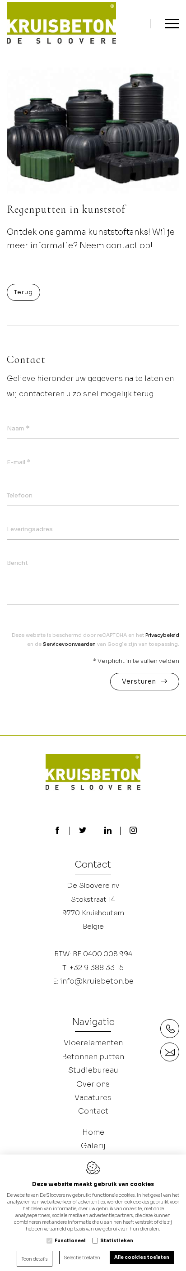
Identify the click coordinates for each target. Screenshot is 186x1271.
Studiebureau (93, 1070)
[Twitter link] (82, 831)
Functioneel (70, 1241)
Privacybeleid (162, 635)
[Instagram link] (133, 831)
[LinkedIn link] (108, 831)
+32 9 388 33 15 (97, 967)
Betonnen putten (93, 1056)
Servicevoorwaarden (69, 644)
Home (93, 1132)
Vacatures (93, 1097)
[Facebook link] (57, 831)
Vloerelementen (93, 1042)
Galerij (93, 1145)
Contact (93, 865)
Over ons (93, 1084)
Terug (23, 292)
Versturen (139, 681)
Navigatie (93, 1023)
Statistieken (116, 1241)
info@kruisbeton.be (97, 981)
